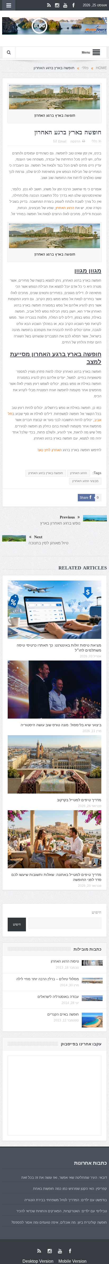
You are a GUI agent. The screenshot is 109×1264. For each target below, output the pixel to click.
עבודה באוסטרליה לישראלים (58, 997)
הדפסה (75, 141)
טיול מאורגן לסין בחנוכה (49, 543)
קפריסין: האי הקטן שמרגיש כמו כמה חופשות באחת (70, 1189)
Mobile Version (72, 1261)
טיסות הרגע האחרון (65, 961)
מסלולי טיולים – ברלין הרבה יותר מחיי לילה (47, 979)
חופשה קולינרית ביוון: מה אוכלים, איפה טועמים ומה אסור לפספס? (59, 1222)
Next (38, 537)
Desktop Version (37, 1261)
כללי (94, 141)
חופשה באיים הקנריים (63, 1014)
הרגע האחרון (65, 208)
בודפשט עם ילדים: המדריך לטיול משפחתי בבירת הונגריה (65, 1200)
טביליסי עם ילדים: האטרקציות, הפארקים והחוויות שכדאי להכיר (61, 1211)
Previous (67, 517)
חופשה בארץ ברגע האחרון (45, 473)
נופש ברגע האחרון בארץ (60, 523)
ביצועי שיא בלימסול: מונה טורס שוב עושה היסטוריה (61, 725)
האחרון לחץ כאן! (50, 450)
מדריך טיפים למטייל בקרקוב (79, 800)
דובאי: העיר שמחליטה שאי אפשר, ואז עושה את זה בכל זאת (64, 1178)
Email (62, 141)
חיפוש (96, 912)
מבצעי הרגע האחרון (85, 481)
